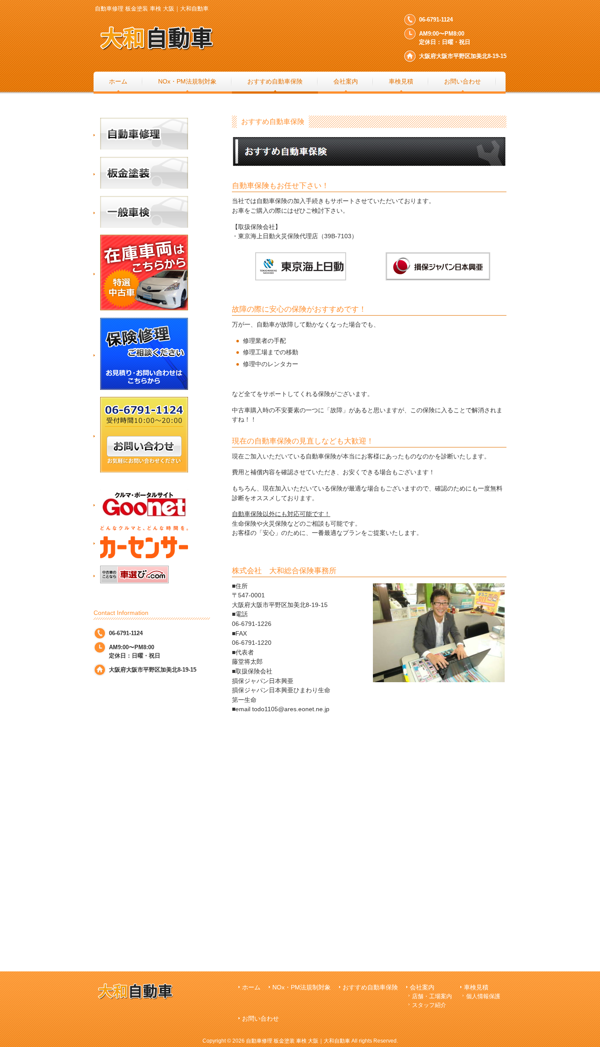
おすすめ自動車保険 (370, 987)
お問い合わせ (260, 1018)
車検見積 (476, 987)
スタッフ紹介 (429, 1005)
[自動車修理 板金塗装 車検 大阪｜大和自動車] (181, 51)
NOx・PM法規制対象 (301, 987)
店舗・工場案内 (432, 996)
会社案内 (422, 987)
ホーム (251, 987)
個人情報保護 (483, 996)
